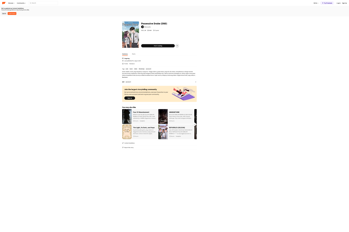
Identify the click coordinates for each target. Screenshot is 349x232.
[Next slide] (194, 124)
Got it (4, 13)
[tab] (125, 54)
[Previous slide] (124, 124)
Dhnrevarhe (147, 27)
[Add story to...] (177, 45)
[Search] (30, 3)
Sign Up (344, 3)
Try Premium (328, 3)
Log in (339, 3)
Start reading (158, 46)
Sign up (130, 98)
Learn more (12, 13)
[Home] (4, 3)
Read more (125, 77)
